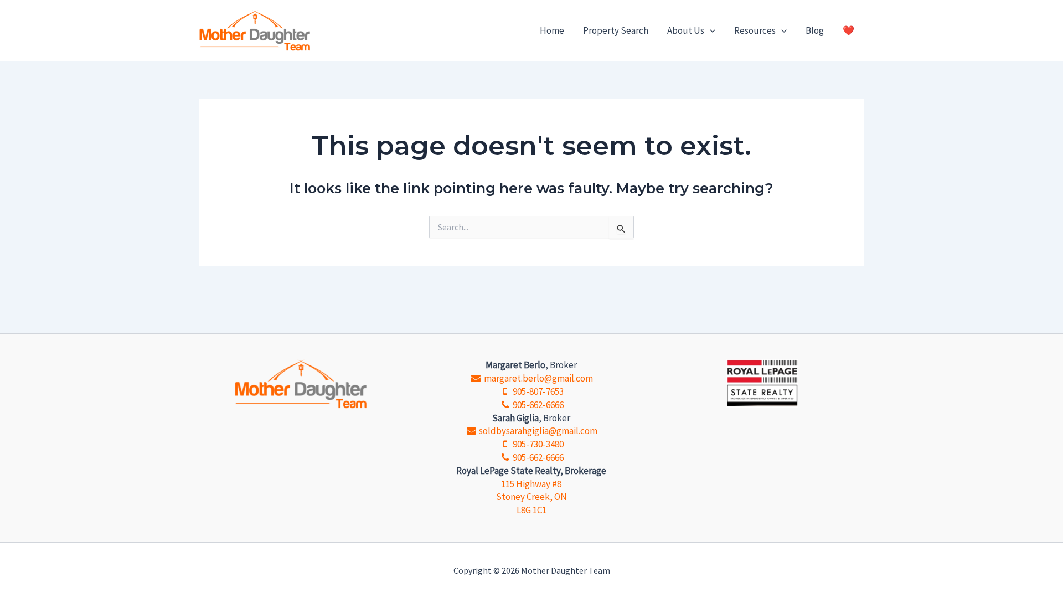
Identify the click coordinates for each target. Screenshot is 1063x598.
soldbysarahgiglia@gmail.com (537, 431)
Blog (815, 30)
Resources (755, 30)
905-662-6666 (537, 405)
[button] (709, 30)
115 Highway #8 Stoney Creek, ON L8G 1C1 (531, 497)
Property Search (615, 30)
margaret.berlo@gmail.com (537, 378)
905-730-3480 (537, 444)
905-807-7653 (537, 391)
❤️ (848, 30)
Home (552, 30)
